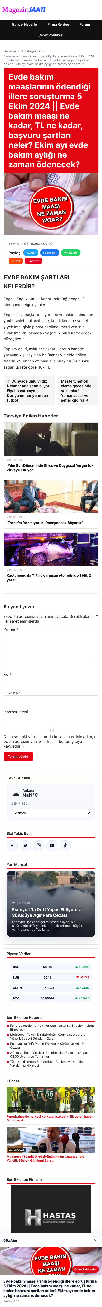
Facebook (49, 252)
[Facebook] (12, 845)
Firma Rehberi (59, 24)
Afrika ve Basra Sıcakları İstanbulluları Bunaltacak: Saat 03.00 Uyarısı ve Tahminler (50, 1054)
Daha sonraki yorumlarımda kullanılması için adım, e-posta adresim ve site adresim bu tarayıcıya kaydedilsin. (51, 741)
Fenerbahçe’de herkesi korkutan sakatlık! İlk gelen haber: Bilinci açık (52, 1027)
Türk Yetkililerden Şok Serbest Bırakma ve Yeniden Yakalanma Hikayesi (47, 1063)
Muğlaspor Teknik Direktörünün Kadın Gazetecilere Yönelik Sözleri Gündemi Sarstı (47, 1036)
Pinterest (33, 261)
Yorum (11, 629)
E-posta (12, 693)
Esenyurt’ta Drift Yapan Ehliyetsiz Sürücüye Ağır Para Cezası (49, 1045)
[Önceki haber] (78, 878)
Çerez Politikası (51, 35)
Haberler (10, 51)
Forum (85, 24)
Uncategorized (31, 51)
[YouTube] (51, 845)
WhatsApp (71, 252)
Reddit (15, 261)
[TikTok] (65, 845)
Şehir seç (19, 803)
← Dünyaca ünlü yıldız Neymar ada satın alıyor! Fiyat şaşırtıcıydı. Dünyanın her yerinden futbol (29, 391)
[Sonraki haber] (87, 878)
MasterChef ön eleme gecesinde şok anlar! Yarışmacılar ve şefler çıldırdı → (76, 391)
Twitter (31, 252)
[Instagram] (38, 845)
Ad (8, 674)
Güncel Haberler (25, 24)
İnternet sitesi (16, 711)
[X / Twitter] (25, 845)
